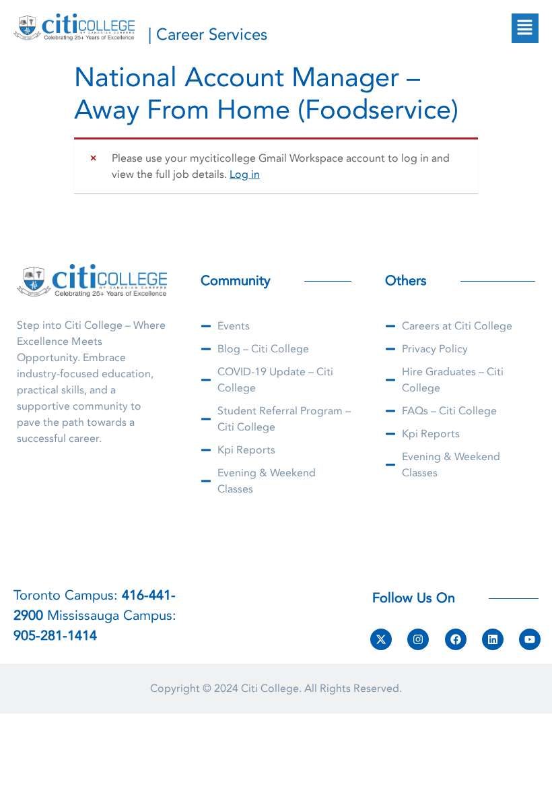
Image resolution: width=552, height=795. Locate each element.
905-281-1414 (55, 636)
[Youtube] (530, 639)
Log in (245, 174)
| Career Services (207, 35)
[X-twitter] (381, 639)
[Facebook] (456, 639)
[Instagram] (418, 639)
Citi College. (271, 688)
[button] (525, 28)
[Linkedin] (493, 639)
